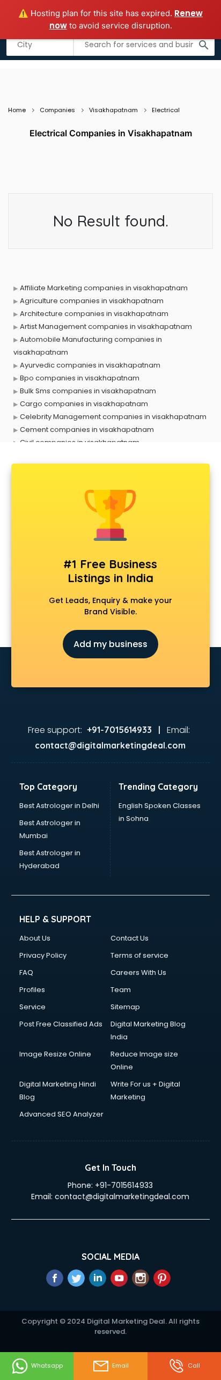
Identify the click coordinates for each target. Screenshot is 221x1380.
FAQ (26, 972)
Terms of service (139, 955)
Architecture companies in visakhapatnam (94, 314)
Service (32, 1007)
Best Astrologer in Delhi (59, 806)
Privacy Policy (43, 955)
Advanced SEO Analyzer (61, 1114)
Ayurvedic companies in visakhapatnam (90, 365)
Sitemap (125, 1007)
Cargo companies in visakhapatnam (84, 404)
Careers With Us (138, 972)
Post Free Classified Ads (60, 1024)
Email (120, 1365)
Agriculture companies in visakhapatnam (92, 301)
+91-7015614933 (124, 1185)
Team (120, 990)
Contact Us (129, 938)
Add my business (110, 644)
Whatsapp (47, 1365)
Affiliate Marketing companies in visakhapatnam (104, 288)
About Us (34, 938)
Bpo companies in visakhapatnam (79, 378)
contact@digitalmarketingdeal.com (122, 1196)
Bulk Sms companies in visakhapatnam (88, 391)
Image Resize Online (55, 1054)
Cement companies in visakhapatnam (87, 429)
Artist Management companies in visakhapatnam (106, 326)
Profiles (32, 990)
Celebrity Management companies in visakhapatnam (113, 417)
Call (194, 1365)
